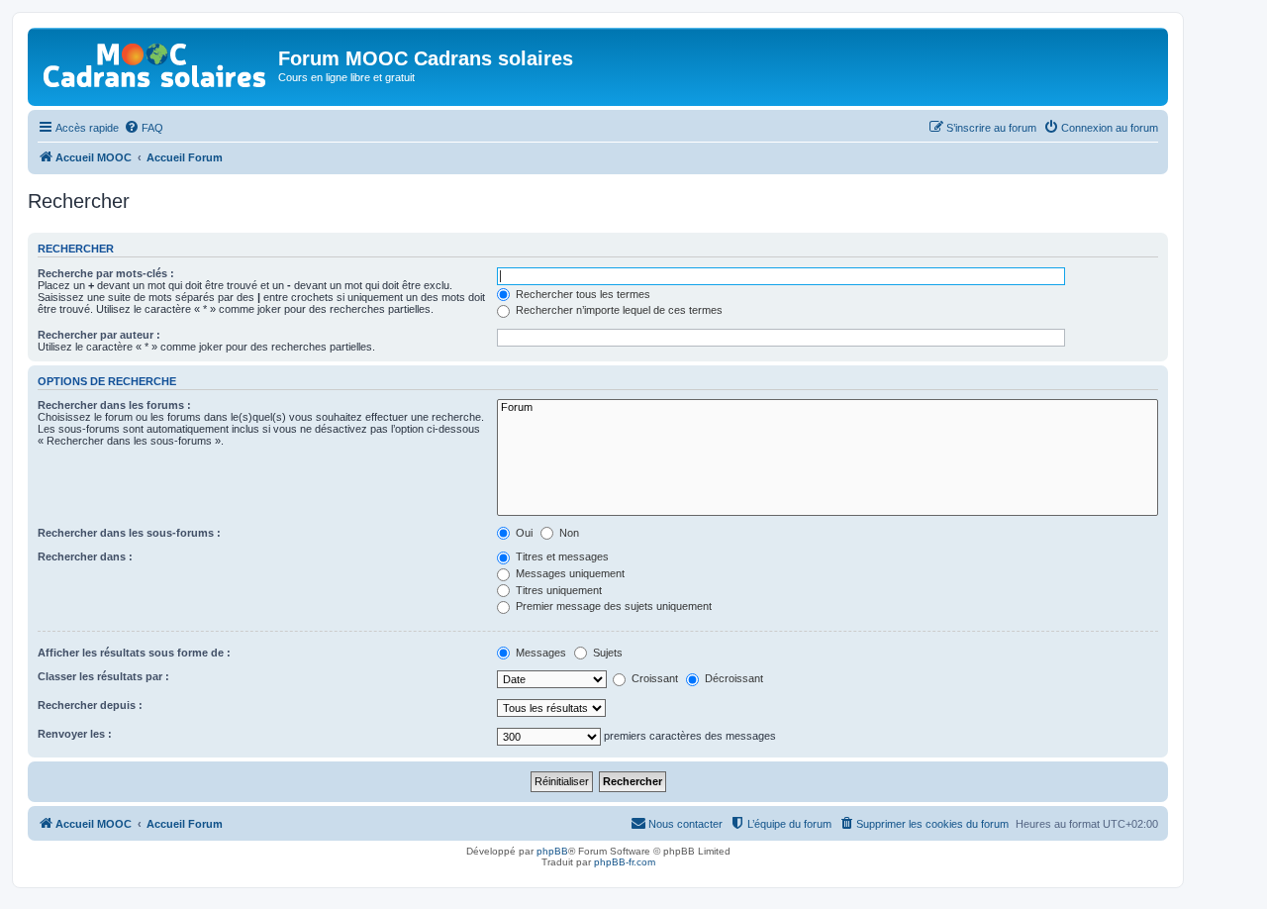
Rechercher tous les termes (581, 294)
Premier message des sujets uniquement (612, 606)
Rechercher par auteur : (99, 335)
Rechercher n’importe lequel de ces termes (618, 310)
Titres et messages (561, 556)
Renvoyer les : (75, 734)
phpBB (552, 851)
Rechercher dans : (85, 556)
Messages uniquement (569, 573)
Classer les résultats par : (103, 676)
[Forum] (827, 408)
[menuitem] (143, 128)
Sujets (606, 652)
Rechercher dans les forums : (114, 405)
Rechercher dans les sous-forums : (129, 533)
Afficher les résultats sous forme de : (134, 652)
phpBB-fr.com (624, 862)
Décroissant (732, 678)
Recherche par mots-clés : (106, 273)
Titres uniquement (557, 590)
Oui (523, 533)
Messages (539, 652)
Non (567, 533)
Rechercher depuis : (90, 705)
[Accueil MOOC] (155, 61)
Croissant (653, 678)
